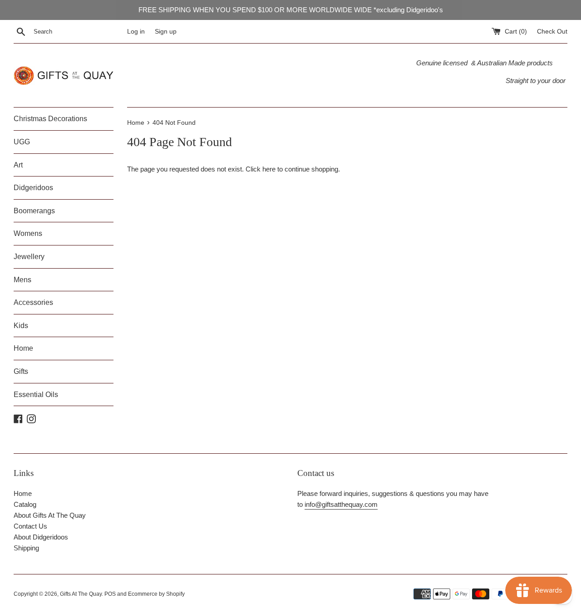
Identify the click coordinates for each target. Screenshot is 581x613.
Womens (28, 233)
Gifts (21, 371)
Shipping (26, 548)
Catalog (25, 504)
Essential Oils (36, 394)
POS (110, 594)
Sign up (166, 31)
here (269, 169)
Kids (21, 325)
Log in (136, 31)
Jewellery (29, 256)
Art (18, 165)
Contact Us (30, 526)
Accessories (33, 302)
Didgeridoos (33, 187)
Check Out (552, 31)
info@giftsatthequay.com (341, 504)
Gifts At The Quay (81, 594)
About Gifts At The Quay (50, 515)
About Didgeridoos (41, 537)
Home (23, 348)
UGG (22, 142)
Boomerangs (34, 211)
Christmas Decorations (50, 119)
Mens (22, 280)
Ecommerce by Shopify (156, 594)
